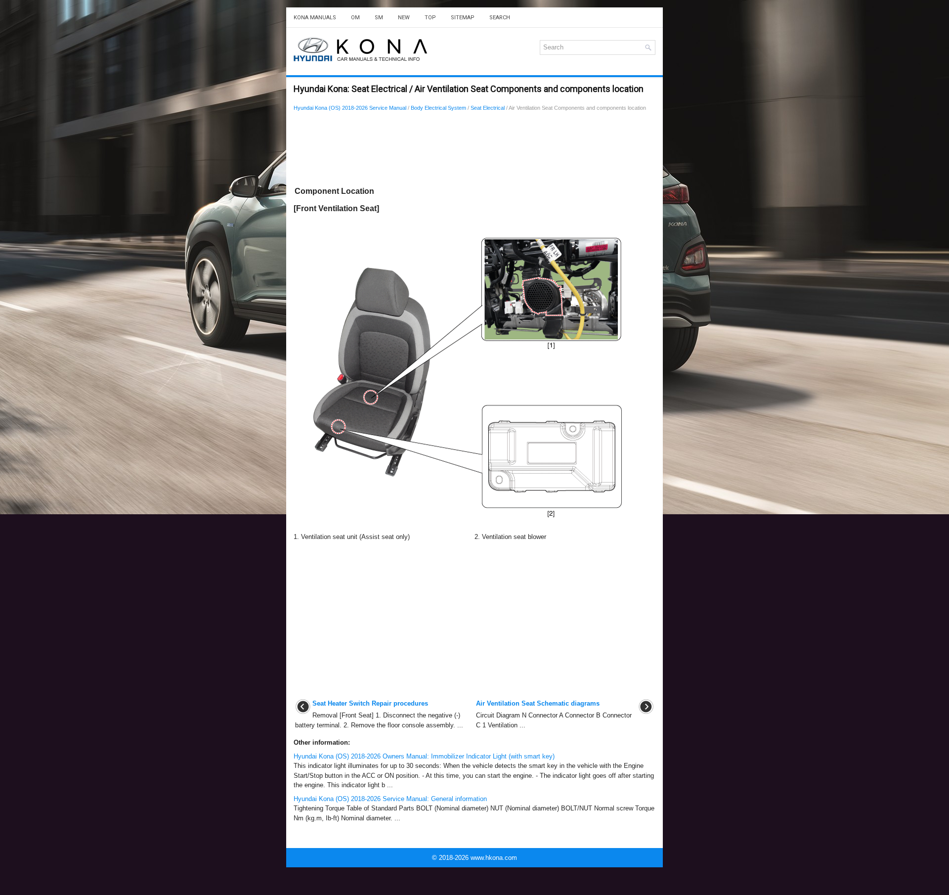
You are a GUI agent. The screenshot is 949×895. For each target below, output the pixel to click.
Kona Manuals (315, 17)
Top (430, 17)
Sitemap (462, 17)
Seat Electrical (488, 108)
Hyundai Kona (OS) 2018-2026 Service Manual (350, 108)
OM (355, 17)
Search (499, 17)
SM (379, 17)
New (404, 17)
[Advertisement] (474, 150)
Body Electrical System (438, 108)
